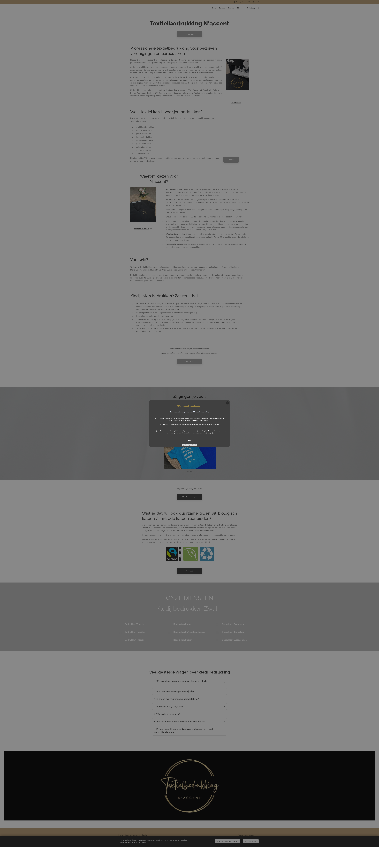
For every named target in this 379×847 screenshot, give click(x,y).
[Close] (227, 402)
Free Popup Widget (190, 445)
